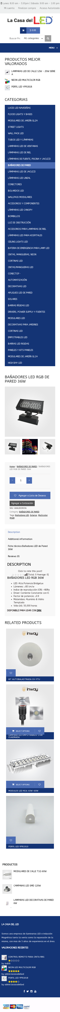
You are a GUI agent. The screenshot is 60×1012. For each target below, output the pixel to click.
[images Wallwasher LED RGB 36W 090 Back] (47, 446)
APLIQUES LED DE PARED (20, 292)
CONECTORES (15, 184)
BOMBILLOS (14, 216)
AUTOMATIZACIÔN (17, 280)
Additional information (20, 539)
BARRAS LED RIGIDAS (18, 343)
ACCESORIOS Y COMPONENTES (23, 203)
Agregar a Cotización (22, 503)
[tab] (30, 532)
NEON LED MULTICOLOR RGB (26, 80)
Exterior (33, 515)
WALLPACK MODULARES (20, 197)
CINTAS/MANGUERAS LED (20, 267)
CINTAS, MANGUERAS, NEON (22, 254)
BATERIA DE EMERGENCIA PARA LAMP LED (28, 248)
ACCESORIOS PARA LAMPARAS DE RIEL (27, 229)
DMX (39, 610)
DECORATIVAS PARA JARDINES (23, 324)
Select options (22, 731)
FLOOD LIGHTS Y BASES (20, 114)
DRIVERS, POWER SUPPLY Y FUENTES (26, 312)
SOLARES (12, 299)
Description (14, 532)
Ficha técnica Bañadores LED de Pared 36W (28, 548)
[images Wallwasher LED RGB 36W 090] (12, 446)
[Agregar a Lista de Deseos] (11, 673)
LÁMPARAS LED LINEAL (19, 178)
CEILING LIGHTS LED (18, 241)
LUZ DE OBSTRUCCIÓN (19, 222)
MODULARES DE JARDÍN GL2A (23, 120)
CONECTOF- (14, 273)
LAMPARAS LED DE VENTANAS (23, 146)
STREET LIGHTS (16, 127)
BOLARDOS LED (16, 190)
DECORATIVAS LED (17, 286)
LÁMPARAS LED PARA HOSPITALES (25, 235)
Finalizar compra (27, 8)
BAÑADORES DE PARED (19, 165)
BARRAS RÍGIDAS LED (18, 305)
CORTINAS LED (15, 261)
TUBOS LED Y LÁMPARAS (20, 139)
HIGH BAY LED (15, 363)
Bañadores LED (22, 515)
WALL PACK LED (16, 133)
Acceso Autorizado (50, 8)
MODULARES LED (16, 318)
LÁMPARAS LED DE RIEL (19, 152)
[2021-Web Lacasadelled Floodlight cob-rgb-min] (30, 446)
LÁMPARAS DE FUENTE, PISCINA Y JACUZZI (29, 159)
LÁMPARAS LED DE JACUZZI (22, 171)
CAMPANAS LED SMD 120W (27, 885)
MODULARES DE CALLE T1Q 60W (30, 871)
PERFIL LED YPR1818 (22, 86)
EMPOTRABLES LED (17, 337)
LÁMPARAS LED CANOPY (20, 210)
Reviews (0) (14, 556)
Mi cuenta (9, 8)
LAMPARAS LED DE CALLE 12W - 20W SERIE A (33, 73)
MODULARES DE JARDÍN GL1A (23, 356)
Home (12, 466)
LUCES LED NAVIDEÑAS (19, 108)
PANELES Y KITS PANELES (20, 350)
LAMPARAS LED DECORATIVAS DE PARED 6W (34, 902)
